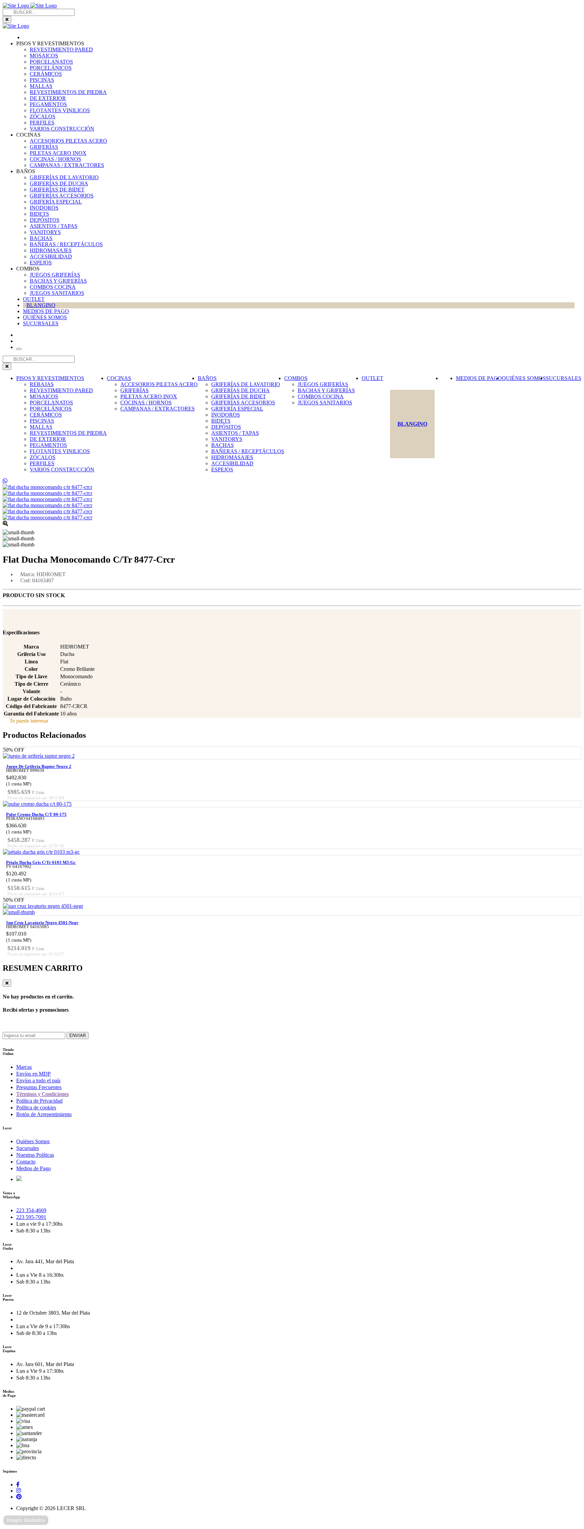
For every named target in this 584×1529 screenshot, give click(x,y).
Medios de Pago (46, 311)
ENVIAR (77, 1035)
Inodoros (44, 208)
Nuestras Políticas (35, 1155)
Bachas (41, 238)
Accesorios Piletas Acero (68, 141)
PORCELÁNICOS (51, 68)
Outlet (34, 299)
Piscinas (42, 80)
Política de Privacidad (39, 1101)
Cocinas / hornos (55, 159)
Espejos (41, 262)
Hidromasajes (51, 250)
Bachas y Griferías (58, 281)
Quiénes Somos (33, 1141)
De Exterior (48, 98)
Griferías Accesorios (62, 195)
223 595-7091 (31, 1217)
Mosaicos (44, 55)
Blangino (40, 305)
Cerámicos (46, 74)
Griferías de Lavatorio (64, 177)
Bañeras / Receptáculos (66, 244)
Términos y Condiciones (42, 1094)
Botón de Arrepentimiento (44, 1114)
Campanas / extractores (67, 165)
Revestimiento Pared (61, 49)
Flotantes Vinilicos (60, 110)
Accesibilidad (51, 256)
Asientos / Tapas (53, 226)
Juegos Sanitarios (57, 293)
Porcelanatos (51, 62)
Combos (296, 378)
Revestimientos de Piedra (68, 92)
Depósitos (44, 220)
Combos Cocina (53, 287)
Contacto (25, 1162)
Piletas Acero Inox (58, 153)
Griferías (44, 147)
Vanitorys (45, 232)
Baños (207, 378)
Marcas (24, 1067)
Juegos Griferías (55, 275)
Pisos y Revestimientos (50, 378)
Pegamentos (48, 104)
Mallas (41, 86)
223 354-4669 (31, 1210)
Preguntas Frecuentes (39, 1087)
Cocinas (119, 378)
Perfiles (42, 122)
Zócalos (42, 116)
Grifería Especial (56, 202)
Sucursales (40, 323)
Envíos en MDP (33, 1074)
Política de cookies (36, 1107)
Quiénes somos (45, 317)
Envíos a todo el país (38, 1080)
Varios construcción (62, 129)
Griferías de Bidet (57, 189)
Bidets (39, 214)
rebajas (42, 384)
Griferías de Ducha (59, 183)
